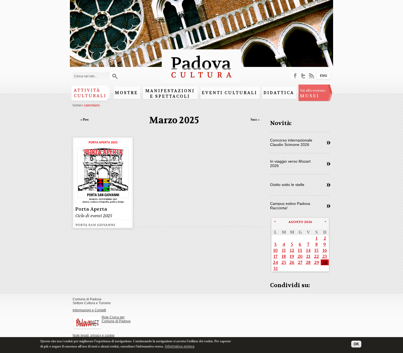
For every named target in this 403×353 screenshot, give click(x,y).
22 (316, 256)
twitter (303, 75)
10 (275, 250)
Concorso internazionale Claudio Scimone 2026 (291, 142)
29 (316, 262)
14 (308, 250)
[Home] (201, 80)
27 (300, 262)
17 (275, 256)
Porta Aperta (91, 209)
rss (311, 75)
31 (275, 268)
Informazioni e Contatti (89, 310)
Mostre (126, 92)
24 (275, 262)
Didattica (278, 92)
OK (356, 344)
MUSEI (312, 93)
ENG (323, 76)
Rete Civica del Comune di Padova (116, 319)
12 (292, 250)
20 (300, 256)
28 (308, 262)
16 (324, 250)
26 (291, 262)
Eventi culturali (229, 92)
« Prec (84, 120)
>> (328, 143)
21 (308, 256)
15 (316, 250)
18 (284, 256)
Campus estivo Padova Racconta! (290, 205)
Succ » (255, 120)
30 (324, 262)
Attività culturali (90, 92)
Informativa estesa (179, 346)
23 (324, 256)
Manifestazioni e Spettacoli (170, 93)
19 (292, 256)
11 (284, 250)
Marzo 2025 (174, 120)
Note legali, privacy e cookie (94, 335)
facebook (295, 75)
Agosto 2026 (300, 222)
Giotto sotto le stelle (287, 184)
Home (77, 105)
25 (283, 262)
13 (300, 250)
